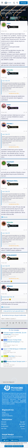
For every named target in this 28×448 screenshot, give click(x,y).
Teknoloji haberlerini (20, 398)
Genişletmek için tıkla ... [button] (14, 93)
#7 (26, 230)
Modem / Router (7, 337)
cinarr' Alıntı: (5, 80)
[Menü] (2, 3)
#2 (26, 77)
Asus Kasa (9, 356)
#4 (26, 131)
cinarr (4, 12)
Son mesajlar (15, 330)
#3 (26, 112)
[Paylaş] (24, 31)
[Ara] (17, 2)
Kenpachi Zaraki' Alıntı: (7, 297)
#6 (26, 188)
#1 (26, 31)
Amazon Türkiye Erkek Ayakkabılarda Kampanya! (12, 341)
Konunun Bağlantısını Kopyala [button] (11, 13)
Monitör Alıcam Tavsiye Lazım (14, 361)
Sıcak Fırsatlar (7, 346)
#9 (26, 293)
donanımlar (5, 401)
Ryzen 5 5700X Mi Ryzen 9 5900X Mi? (15, 349)
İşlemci (5, 353)
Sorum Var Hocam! (8, 359)
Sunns (23, 428)
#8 (26, 262)
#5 (26, 169)
